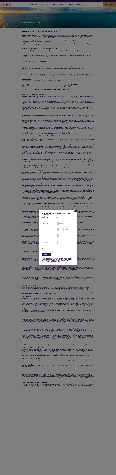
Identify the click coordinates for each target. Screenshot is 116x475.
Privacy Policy (61, 261)
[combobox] (49, 235)
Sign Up (46, 254)
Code (60, 227)
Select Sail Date (45, 240)
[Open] (56, 235)
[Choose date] (56, 242)
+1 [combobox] (59, 229)
